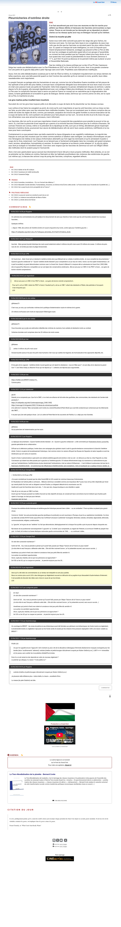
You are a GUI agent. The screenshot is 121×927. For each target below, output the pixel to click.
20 (109, 15)
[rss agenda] (21, 755)
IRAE (11, 167)
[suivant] (61, 12)
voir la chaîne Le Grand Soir (60, 746)
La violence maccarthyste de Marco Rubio (32, 197)
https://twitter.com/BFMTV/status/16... (24, 380)
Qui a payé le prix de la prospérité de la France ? (34, 187)
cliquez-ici (68, 765)
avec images (63, 846)
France (14, 180)
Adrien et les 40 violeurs (26, 170)
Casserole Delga (23, 174)
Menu (114, 2)
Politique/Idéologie (19, 193)
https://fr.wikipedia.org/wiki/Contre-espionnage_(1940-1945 (31, 403)
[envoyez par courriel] (61, 841)
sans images (63, 844)
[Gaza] (60, 721)
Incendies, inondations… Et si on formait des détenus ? (36, 182)
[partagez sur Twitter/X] (57, 841)
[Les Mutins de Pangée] (60, 861)
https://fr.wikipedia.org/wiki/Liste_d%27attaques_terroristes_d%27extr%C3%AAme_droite (41, 232)
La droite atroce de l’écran (26, 200)
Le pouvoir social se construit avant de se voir (33, 195)
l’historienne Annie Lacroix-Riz (99, 442)
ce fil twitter (38, 217)
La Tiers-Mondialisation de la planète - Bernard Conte (32, 774)
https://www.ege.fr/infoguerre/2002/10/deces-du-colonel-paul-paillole (34, 405)
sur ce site (25, 328)
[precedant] (58, 12)
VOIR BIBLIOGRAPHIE (60, 800)
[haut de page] (110, 696)
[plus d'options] (65, 841)
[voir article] (17, 794)
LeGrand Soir (99, 2)
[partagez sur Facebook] (54, 841)
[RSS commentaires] (30, 207)
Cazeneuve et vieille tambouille (28, 172)
